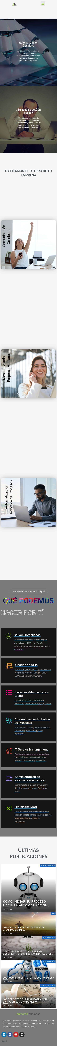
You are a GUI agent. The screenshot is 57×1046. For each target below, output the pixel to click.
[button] (43, 3)
